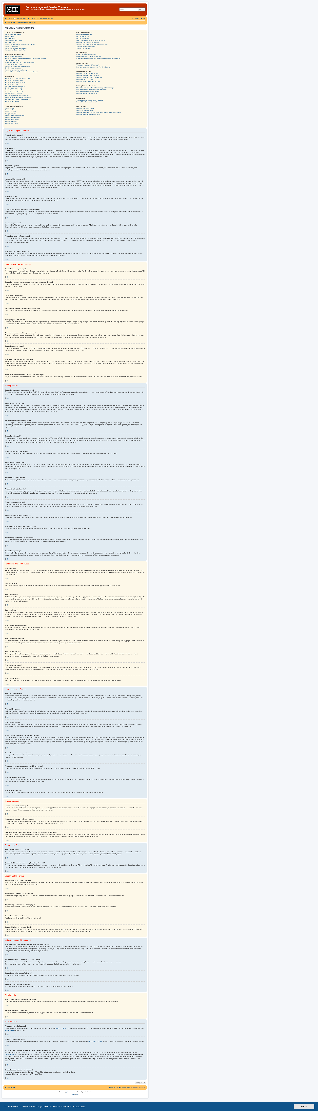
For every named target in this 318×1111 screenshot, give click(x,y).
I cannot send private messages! (86, 54)
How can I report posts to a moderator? (16, 95)
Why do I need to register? (13, 34)
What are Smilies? (10, 112)
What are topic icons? (11, 123)
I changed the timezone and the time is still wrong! (20, 62)
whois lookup (9, 1055)
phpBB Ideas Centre (95, 1041)
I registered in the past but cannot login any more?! (20, 44)
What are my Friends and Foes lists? (87, 65)
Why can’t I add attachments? (14, 92)
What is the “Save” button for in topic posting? (18, 97)
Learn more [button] (80, 1106)
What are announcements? (13, 117)
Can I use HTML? (10, 110)
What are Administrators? (84, 34)
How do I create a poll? (12, 84)
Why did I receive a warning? (13, 93)
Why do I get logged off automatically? (16, 48)
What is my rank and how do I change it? (17, 70)
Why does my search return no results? (88, 75)
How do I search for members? (85, 79)
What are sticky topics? (12, 119)
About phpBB (9, 1030)
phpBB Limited (61, 1028)
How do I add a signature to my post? (16, 82)
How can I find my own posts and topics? (88, 81)
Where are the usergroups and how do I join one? (91, 40)
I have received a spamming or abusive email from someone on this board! (98, 58)
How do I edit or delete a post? (14, 80)
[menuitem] (20, 18)
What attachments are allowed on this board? (89, 100)
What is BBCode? (10, 108)
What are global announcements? (15, 115)
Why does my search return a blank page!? (89, 77)
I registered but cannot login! (13, 40)
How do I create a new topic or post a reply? (18, 78)
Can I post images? (10, 114)
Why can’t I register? (11, 38)
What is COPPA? (10, 36)
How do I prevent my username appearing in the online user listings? (25, 58)
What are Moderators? (83, 36)
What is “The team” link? (83, 48)
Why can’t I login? (10, 42)
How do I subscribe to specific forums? (88, 91)
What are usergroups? (83, 38)
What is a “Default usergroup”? (85, 46)
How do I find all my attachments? (86, 102)
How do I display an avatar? (13, 68)
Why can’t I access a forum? (13, 90)
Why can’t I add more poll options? (15, 86)
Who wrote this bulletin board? (85, 108)
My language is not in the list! (13, 64)
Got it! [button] (304, 1107)
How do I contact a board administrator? (88, 114)
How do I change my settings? (14, 56)
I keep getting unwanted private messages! (89, 56)
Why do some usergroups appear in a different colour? (92, 44)
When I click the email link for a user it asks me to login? (21, 72)
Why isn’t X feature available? (85, 110)
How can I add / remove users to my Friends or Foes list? (93, 67)
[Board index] (14, 9)
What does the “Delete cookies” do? (15, 50)
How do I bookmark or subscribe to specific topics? (91, 89)
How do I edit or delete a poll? (13, 88)
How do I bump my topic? (12, 101)
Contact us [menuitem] (114, 1087)
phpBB (70, 324)
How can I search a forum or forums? (87, 73)
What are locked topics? (12, 121)
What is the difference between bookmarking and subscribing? (95, 88)
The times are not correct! (12, 60)
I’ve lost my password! (11, 46)
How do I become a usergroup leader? (87, 42)
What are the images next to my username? (18, 66)
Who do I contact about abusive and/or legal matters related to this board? (98, 112)
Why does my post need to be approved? (17, 99)
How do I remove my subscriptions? (87, 93)
